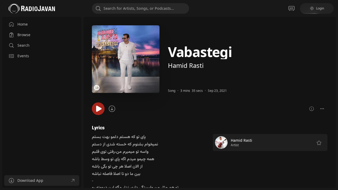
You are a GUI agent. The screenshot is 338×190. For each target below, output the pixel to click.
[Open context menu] (322, 108)
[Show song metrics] (311, 108)
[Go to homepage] (31, 8)
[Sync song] (112, 108)
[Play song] (98, 108)
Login (320, 8)
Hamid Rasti (186, 65)
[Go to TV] (291, 8)
